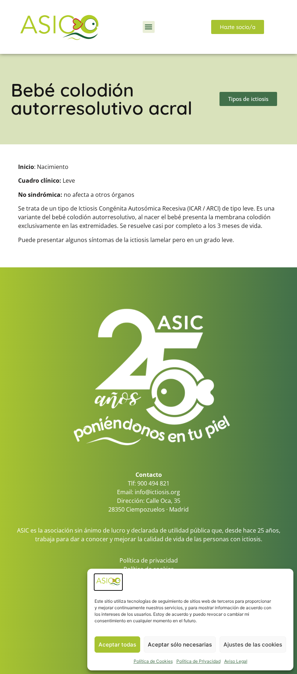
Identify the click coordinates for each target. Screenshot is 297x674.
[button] (149, 27)
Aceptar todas (117, 644)
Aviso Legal (235, 661)
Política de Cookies (153, 661)
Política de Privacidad (198, 661)
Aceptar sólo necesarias (180, 644)
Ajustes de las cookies (252, 644)
